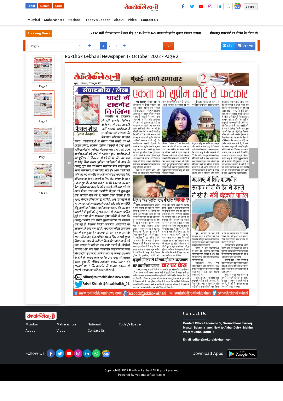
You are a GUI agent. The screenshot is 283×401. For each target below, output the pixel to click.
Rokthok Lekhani (140, 370)
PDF (168, 46)
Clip (229, 46)
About (119, 20)
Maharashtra (54, 20)
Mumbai (34, 20)
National (74, 20)
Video (132, 20)
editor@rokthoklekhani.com (212, 339)
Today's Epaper (98, 20)
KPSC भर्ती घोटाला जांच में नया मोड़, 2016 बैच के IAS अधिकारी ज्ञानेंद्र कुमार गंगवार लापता (129, 33)
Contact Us (149, 20)
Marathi (45, 5)
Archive (247, 46)
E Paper (250, 6)
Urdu (58, 5)
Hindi (31, 5)
